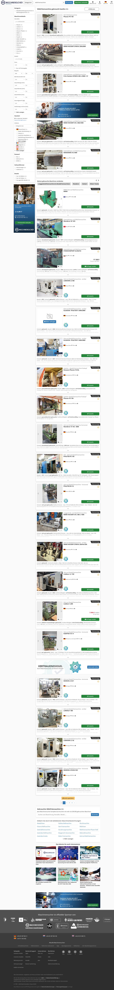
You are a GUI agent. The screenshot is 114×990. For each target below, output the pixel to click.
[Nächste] (61, 24)
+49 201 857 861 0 (22, 936)
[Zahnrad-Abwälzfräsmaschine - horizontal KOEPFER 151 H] (50, 640)
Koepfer (19, 37)
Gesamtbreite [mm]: (19, 88)
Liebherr (19, 27)
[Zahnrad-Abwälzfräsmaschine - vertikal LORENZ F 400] (50, 717)
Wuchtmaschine (84, 823)
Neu (18, 157)
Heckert (84, 184)
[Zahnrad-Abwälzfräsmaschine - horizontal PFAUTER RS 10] (50, 493)
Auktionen (19, 169)
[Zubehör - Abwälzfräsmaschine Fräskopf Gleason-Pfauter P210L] (50, 377)
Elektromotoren (35, 946)
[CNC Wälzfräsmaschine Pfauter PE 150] (50, 23)
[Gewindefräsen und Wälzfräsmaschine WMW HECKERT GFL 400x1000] (50, 130)
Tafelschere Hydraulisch (47, 946)
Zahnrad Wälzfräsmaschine (88, 836)
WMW (18, 33)
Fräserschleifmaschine (43, 826)
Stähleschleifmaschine (64, 823)
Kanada (21, 147)
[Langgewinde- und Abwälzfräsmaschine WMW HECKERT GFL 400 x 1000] (50, 521)
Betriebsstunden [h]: (19, 76)
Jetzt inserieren (92, 115)
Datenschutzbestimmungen (48, 986)
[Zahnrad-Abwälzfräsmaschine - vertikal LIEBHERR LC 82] (50, 747)
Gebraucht (20, 159)
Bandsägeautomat (66, 946)
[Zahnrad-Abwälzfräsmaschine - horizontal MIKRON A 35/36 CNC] (50, 777)
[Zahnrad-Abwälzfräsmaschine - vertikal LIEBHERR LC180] (50, 288)
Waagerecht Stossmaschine (66, 833)
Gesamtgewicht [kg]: (19, 100)
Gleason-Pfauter (21, 31)
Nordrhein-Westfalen (24, 135)
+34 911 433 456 (21, 938)
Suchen (69, 2)
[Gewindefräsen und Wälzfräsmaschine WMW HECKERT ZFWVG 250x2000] (50, 53)
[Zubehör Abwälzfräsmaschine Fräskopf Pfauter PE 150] (50, 405)
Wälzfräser (83, 826)
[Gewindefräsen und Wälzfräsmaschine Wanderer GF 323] (50, 228)
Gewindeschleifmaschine (44, 833)
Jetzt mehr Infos (93, 667)
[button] (111, 2)
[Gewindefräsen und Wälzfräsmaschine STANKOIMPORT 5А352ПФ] (50, 258)
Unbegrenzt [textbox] (19, 126)
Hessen (21, 133)
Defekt (18, 161)
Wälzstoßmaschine (85, 833)
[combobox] (24, 126)
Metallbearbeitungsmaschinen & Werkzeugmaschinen (25, 11)
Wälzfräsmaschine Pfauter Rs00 (89, 830)
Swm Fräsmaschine (64, 826)
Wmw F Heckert (95, 184)
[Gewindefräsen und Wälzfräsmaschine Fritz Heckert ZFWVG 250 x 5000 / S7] (50, 83)
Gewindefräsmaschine (43, 830)
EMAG (18, 45)
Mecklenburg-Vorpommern (26, 137)
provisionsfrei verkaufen (24, 222)
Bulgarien (21, 145)
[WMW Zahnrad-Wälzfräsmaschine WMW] (50, 198)
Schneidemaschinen (23, 946)
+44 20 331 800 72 (80, 936)
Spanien (21, 149)
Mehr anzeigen (68, 839)
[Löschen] (63, 2)
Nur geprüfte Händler (23, 180)
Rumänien (21, 143)
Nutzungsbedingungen (62, 986)
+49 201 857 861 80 (51, 936)
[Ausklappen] (68, 40)
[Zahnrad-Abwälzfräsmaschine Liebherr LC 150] (50, 581)
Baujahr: (16, 70)
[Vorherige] (38, 24)
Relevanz (92, 9)
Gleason (19, 29)
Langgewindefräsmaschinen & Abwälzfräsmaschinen (54, 184)
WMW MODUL (20, 41)
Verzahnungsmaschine (65, 830)
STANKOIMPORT (21, 47)
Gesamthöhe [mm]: (19, 94)
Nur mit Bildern (21, 176)
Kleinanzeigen (21, 167)
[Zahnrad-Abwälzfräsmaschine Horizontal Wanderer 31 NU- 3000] (50, 434)
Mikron (19, 35)
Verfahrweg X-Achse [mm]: (21, 106)
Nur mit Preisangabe (21, 68)
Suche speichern (69, 798)
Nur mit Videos (21, 178)
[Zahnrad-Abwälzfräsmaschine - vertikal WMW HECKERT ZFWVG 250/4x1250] (50, 551)
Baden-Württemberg (24, 131)
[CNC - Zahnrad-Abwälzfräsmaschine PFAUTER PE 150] (50, 463)
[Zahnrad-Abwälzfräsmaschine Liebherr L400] (50, 611)
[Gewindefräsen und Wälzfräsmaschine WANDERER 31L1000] (50, 159)
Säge (58, 946)
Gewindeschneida (42, 836)
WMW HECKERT (21, 39)
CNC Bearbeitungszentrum (89, 946)
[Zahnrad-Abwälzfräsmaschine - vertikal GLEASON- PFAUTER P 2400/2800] (50, 347)
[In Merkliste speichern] (98, 17)
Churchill (19, 51)
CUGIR (18, 49)
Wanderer (19, 43)
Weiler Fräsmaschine (64, 836)
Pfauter (19, 25)
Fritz (18, 53)
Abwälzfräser (41, 823)
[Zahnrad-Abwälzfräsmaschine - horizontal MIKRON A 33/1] (50, 688)
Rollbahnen (77, 946)
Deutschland (20, 120)
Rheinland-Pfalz (23, 139)
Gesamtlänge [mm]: (19, 82)
